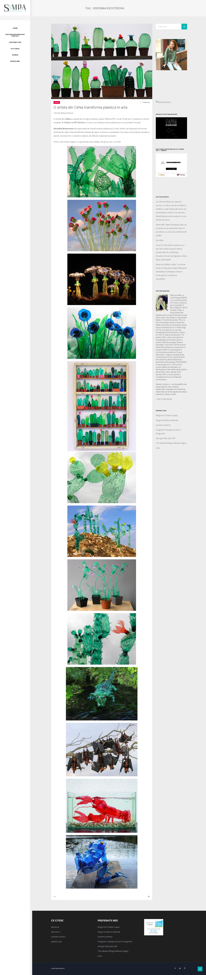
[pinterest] (184, 968)
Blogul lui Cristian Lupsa (167, 415)
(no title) (159, 240)
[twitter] (180, 968)
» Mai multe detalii (164, 399)
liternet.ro (55, 932)
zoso (158, 448)
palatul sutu (56, 941)
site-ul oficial (114, 141)
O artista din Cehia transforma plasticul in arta (90, 107)
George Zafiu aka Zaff (165, 438)
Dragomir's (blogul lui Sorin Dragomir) (115, 941)
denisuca (55, 927)
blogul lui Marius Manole (167, 420)
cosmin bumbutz (163, 425)
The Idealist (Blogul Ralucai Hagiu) (171, 443)
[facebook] (175, 968)
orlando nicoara (58, 936)
